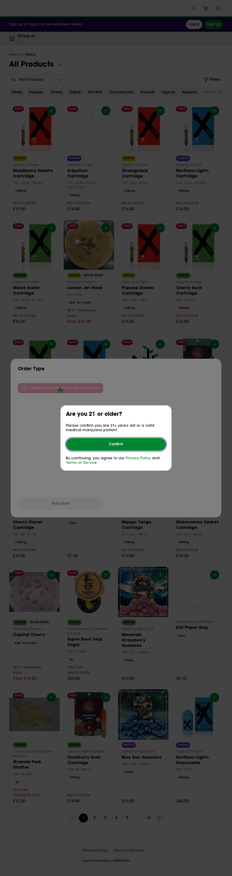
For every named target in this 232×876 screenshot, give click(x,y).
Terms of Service (81, 463)
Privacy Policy (138, 458)
